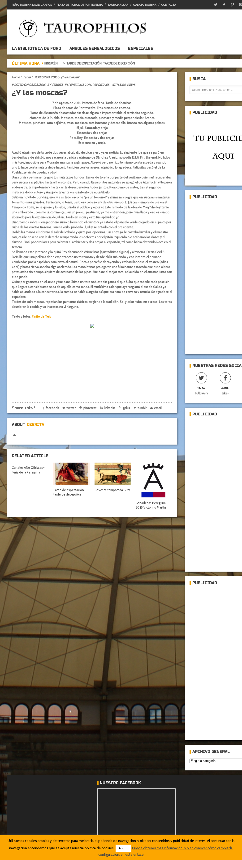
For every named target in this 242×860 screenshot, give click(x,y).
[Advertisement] (216, 275)
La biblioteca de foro (36, 48)
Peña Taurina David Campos (32, 4)
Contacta (168, 4)
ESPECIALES (140, 48)
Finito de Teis (41, 316)
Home (16, 77)
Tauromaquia (118, 4)
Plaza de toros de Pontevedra (80, 4)
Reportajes (100, 84)
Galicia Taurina (144, 4)
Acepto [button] (123, 848)
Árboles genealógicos (94, 48)
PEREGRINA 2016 (46, 77)
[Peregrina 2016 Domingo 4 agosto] (92, 326)
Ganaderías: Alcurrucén (137, 63)
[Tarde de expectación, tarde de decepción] (71, 474)
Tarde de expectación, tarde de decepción (75, 63)
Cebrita (57, 84)
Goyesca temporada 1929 (112, 490)
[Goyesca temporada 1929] (113, 474)
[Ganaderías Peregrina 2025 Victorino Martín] (154, 480)
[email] (14, 434)
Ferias (27, 77)
